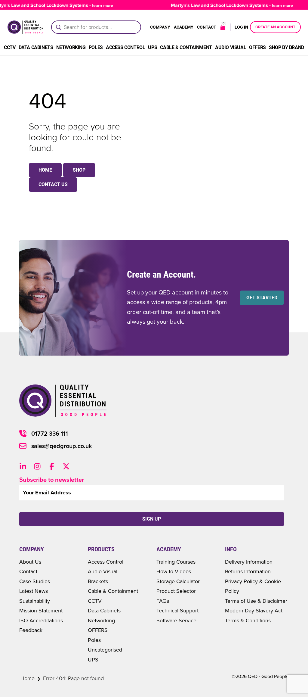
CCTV (9, 47)
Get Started (261, 297)
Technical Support (177, 610)
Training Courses (176, 561)
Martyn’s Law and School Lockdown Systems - (226, 5)
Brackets (98, 581)
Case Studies (34, 581)
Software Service (176, 620)
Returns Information (248, 571)
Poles (96, 47)
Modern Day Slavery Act (253, 610)
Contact (206, 27)
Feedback (30, 630)
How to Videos (173, 571)
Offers (257, 47)
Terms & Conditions (248, 620)
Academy (183, 27)
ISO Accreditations (41, 620)
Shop (79, 170)
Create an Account (275, 27)
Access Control (125, 47)
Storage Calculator (178, 581)
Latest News (33, 591)
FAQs (162, 601)
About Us (30, 561)
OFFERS (98, 630)
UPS (152, 47)
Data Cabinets (36, 47)
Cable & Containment (186, 47)
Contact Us (53, 184)
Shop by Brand (286, 47)
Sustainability (34, 601)
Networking (71, 47)
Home (45, 170)
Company (160, 27)
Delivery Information (249, 561)
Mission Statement (41, 610)
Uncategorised (105, 649)
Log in (241, 27)
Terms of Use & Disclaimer (256, 601)
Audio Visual (230, 47)
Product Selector (176, 591)
